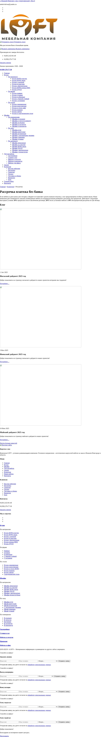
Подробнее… (4, 283)
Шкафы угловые (18, 139)
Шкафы (6, 115)
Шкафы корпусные (18, 132)
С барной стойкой (10, 556)
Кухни (6, 75)
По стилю (11, 102)
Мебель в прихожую (15, 161)
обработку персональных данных (39, 665)
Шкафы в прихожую (19, 126)
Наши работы (9, 474)
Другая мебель (9, 154)
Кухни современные (19, 104)
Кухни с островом (18, 100)
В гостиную (8, 623)
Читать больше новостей (8, 443)
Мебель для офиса (14, 163)
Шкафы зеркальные (19, 143)
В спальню (8, 618)
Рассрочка (11, 170)
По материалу (13, 77)
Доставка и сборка (14, 176)
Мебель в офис (5, 645)
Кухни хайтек (17, 111)
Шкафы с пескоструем (20, 152)
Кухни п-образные (18, 97)
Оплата (10, 174)
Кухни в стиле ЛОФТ (11, 569)
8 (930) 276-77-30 (6, 69)
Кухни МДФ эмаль (18, 80)
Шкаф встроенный (10, 605)
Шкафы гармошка (18, 137)
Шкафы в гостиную (19, 124)
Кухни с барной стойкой (20, 99)
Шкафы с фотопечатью (20, 150)
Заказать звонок (5, 63)
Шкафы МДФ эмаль (19, 146)
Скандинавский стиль (11, 574)
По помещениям (14, 117)
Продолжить (4, 736)
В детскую (7, 620)
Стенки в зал (12, 157)
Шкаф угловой (9, 611)
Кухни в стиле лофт (19, 108)
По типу (11, 128)
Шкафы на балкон (18, 123)
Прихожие (3, 641)
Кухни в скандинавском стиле (22, 113)
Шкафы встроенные (19, 134)
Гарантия (11, 172)
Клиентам (7, 167)
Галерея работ (9, 181)
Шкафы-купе (16, 130)
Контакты (7, 183)
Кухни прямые (17, 93)
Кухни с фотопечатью (19, 86)
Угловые (7, 553)
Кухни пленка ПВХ (11, 542)
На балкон (7, 622)
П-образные (8, 554)
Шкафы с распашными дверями (23, 135)
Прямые (7, 551)
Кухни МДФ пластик (19, 78)
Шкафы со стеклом (18, 145)
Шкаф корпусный (10, 604)
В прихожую (8, 625)
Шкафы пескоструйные (12, 595)
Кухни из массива (18, 84)
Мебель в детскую (14, 159)
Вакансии (11, 178)
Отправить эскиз (19, 42)
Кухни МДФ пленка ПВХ (21, 88)
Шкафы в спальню (18, 119)
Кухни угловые (17, 95)
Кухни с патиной (18, 82)
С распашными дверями (12, 607)
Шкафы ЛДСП (17, 148)
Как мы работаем (14, 168)
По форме (11, 91)
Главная (7, 73)
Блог (9, 179)
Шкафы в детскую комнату (21, 121)
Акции (6, 165)
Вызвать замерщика (22, 49)
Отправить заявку (64, 661)
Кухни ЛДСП (17, 89)
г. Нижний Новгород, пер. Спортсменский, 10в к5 (17, 1)
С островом (8, 558)
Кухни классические (19, 106)
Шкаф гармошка (9, 609)
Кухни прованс (17, 110)
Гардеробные (12, 156)
